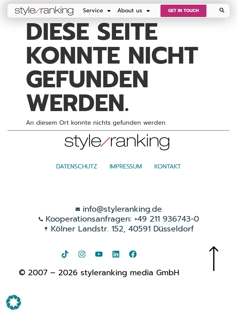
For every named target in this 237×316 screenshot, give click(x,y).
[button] (13, 302)
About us (129, 10)
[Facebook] (133, 254)
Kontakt (167, 166)
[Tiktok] (65, 254)
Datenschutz (76, 166)
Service (93, 10)
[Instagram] (82, 254)
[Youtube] (99, 254)
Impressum (126, 166)
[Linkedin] (116, 254)
